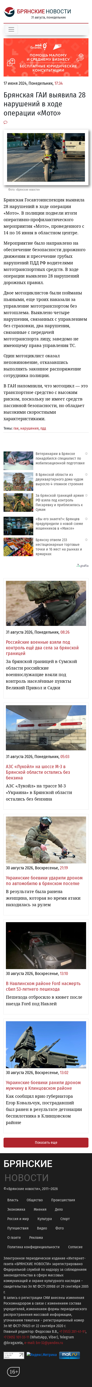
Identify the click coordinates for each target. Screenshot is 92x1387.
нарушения (29, 428)
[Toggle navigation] (11, 29)
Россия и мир (18, 1219)
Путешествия (18, 1228)
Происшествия (63, 1200)
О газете (14, 1237)
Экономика (16, 1209)
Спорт (65, 1219)
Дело (59, 1209)
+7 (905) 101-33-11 (16, 1337)
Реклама (36, 1237)
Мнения (40, 1209)
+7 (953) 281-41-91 (72, 1331)
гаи (16, 428)
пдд (43, 428)
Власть (12, 1200)
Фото (59, 1228)
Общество (35, 1200)
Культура (45, 1219)
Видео (42, 1228)
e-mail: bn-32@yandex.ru (43, 1343)
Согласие (75, 1247)
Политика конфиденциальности (33, 1247)
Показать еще (46, 1142)
